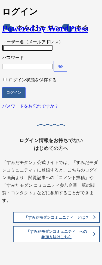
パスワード (13, 57)
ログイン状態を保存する (33, 79)
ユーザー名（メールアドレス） (32, 42)
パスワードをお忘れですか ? (29, 106)
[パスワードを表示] (60, 66)
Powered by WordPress (45, 28)
